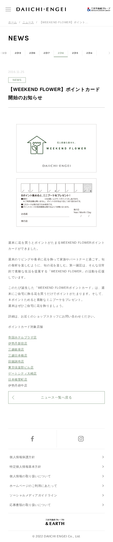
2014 (89, 53)
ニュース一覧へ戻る (56, 397)
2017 (46, 53)
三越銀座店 (16, 349)
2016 (61, 53)
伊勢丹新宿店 (17, 343)
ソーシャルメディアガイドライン (33, 495)
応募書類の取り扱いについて (30, 504)
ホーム (12, 22)
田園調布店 (16, 361)
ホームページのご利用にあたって (33, 485)
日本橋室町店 (17, 379)
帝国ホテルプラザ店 (22, 337)
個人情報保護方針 (22, 457)
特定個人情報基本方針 (25, 466)
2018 (32, 53)
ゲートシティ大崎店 (22, 373)
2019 (18, 53)
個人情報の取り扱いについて (30, 476)
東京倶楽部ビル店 (20, 367)
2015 (75, 53)
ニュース (28, 22)
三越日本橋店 (17, 355)
